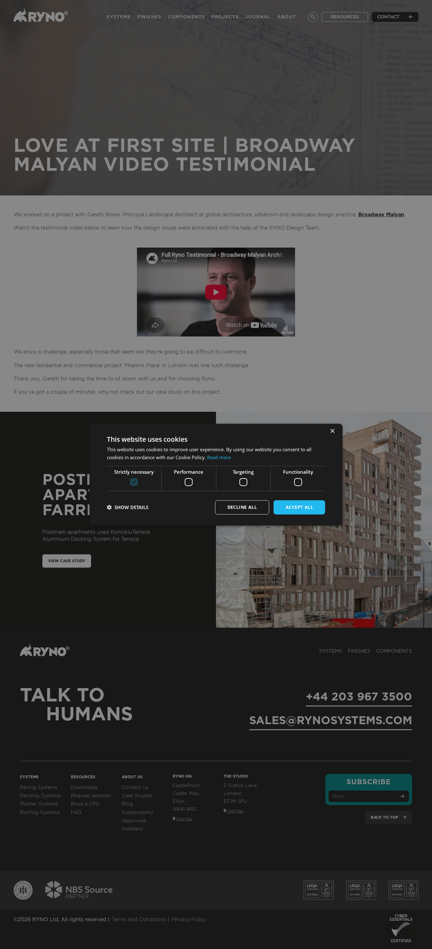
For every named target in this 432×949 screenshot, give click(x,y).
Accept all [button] (299, 507)
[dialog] (216, 474)
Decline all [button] (242, 507)
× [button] (332, 430)
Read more (219, 457)
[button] (127, 507)
